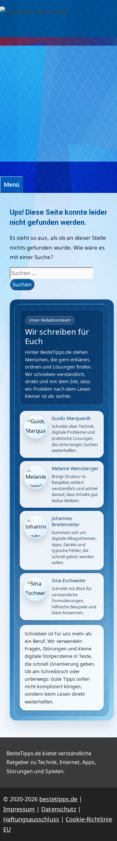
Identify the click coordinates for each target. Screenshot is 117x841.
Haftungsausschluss (31, 819)
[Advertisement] (58, 103)
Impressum (19, 809)
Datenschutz (58, 809)
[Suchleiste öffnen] (3, 169)
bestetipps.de (58, 799)
